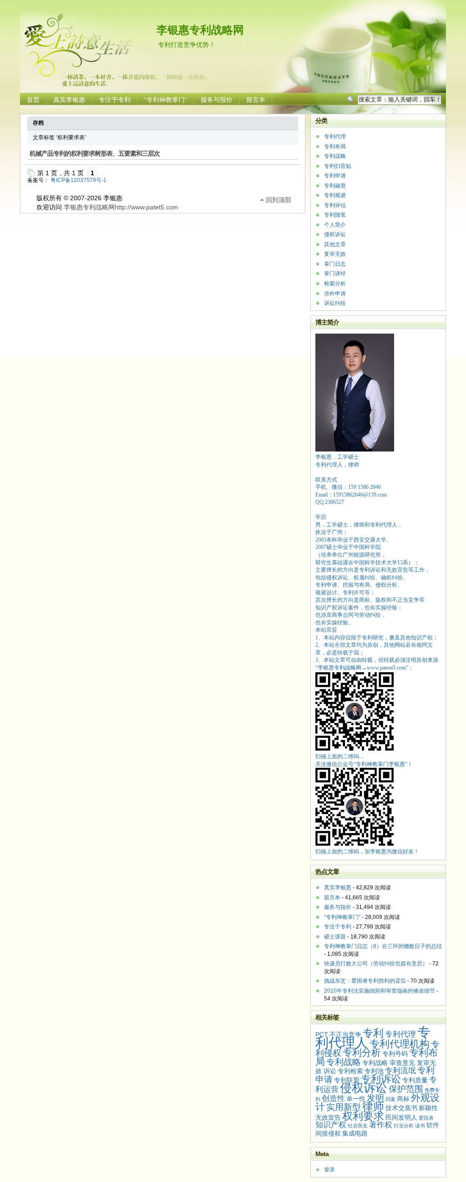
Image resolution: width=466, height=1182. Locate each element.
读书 (420, 1125)
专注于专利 (115, 99)
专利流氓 (400, 1070)
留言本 (255, 99)
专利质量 (415, 1080)
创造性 (333, 1098)
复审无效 (335, 254)
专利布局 (335, 146)
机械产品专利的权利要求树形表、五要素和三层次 (95, 153)
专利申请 (335, 175)
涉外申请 (335, 293)
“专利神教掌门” (165, 99)
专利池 (374, 1071)
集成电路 (355, 1133)
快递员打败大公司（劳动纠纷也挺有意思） (376, 963)
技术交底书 (401, 1107)
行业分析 (404, 1125)
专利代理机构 (400, 1044)
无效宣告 (328, 1117)
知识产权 (330, 1125)
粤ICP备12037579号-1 (78, 180)
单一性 (355, 1098)
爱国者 (426, 1118)
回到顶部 (278, 199)
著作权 (380, 1125)
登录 (329, 1170)
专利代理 (335, 136)
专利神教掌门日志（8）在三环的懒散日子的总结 (383, 946)
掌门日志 (335, 264)
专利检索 (350, 1071)
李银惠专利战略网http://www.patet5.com (121, 207)
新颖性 (428, 1107)
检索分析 (335, 283)
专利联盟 (347, 1080)
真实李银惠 (69, 99)
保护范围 (406, 1089)
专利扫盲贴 (337, 166)
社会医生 (358, 1125)
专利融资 (335, 186)
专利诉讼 (381, 1079)
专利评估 (335, 205)
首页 (33, 99)
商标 (403, 1098)
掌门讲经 (335, 273)
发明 (375, 1098)
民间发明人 (401, 1117)
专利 (373, 1033)
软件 (432, 1125)
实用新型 (343, 1107)
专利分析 (362, 1052)
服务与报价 (217, 99)
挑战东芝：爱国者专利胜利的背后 (365, 981)
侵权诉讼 (335, 234)
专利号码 (395, 1053)
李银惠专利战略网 (200, 30)
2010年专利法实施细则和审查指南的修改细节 (379, 991)
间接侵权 (328, 1133)
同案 (390, 1099)
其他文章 (335, 244)
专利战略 (335, 156)
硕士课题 (335, 936)
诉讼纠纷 (335, 303)
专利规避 (335, 195)
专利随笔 (335, 215)
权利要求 (363, 1116)
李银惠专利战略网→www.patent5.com (362, 668)
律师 (373, 1106)
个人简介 (335, 225)
